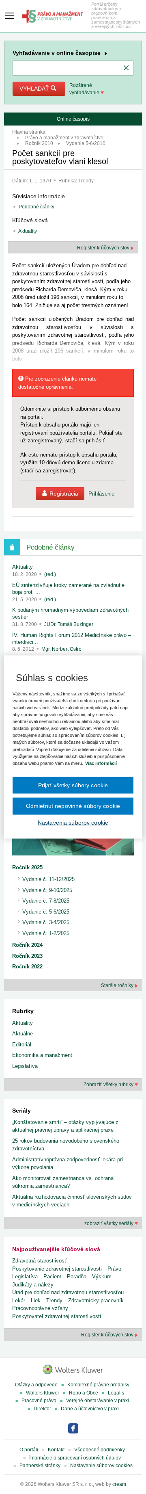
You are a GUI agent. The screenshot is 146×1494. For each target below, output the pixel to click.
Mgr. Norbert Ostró (61, 649)
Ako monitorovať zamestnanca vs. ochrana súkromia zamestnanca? (63, 1182)
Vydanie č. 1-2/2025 (45, 933)
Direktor (42, 1409)
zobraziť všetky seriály (109, 1223)
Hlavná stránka (28, 132)
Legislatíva (25, 1066)
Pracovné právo (38, 1400)
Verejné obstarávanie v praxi (97, 1400)
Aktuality (27, 231)
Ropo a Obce (83, 1393)
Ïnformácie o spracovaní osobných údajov (75, 1458)
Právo (114, 1269)
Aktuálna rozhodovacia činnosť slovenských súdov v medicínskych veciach (72, 1201)
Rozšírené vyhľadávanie (85, 88)
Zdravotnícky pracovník (96, 1300)
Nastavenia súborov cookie (73, 822)
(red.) (50, 574)
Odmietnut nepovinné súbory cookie (73, 806)
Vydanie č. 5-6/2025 (45, 912)
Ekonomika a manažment (42, 1055)
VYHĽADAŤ (35, 88)
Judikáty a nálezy (33, 1285)
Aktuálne (22, 1034)
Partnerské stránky (39, 1465)
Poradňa (76, 1276)
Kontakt (56, 1450)
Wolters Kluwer (42, 1393)
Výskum (102, 1276)
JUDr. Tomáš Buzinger (68, 624)
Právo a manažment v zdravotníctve (64, 138)
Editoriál (21, 1044)
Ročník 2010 (39, 143)
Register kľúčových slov (104, 248)
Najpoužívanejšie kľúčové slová (56, 1249)
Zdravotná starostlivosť (39, 1261)
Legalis (116, 1393)
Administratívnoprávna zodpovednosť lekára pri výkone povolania (67, 1163)
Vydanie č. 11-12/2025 (48, 879)
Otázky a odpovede (36, 1385)
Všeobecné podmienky (99, 1450)
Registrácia (63, 493)
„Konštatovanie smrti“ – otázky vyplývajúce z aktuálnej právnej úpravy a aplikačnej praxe (65, 1126)
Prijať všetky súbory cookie (73, 785)
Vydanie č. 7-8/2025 (45, 901)
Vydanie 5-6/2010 (85, 143)
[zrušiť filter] (126, 68)
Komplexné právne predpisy (98, 1385)
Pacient (52, 1276)
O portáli (28, 1450)
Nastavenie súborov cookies (101, 1465)
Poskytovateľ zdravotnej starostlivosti (56, 1316)
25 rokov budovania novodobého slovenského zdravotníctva (65, 1145)
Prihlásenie (101, 494)
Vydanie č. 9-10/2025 (47, 890)
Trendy (86, 181)
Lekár (18, 1300)
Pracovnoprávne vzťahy (40, 1308)
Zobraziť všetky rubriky (109, 1084)
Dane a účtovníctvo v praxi (90, 1409)
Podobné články (36, 207)
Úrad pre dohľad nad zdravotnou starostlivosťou (68, 1292)
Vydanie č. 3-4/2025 (45, 922)
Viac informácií (101, 762)
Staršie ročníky (118, 985)
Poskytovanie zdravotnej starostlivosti (57, 1269)
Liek (36, 1300)
